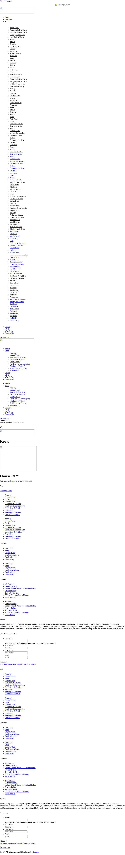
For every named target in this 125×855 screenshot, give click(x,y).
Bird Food (13, 281)
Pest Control (14, 297)
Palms (12, 72)
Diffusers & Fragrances (18, 196)
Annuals (12, 42)
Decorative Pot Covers (17, 140)
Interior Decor (15, 189)
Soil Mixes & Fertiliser (18, 276)
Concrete (13, 142)
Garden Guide (10, 557)
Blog (7, 375)
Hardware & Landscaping (18, 208)
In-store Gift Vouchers (17, 133)
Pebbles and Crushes (17, 217)
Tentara (36, 852)
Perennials (13, 56)
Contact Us (9, 379)
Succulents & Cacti (16, 74)
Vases (11, 194)
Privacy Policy (10, 591)
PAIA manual (10, 597)
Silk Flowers (14, 185)
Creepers (13, 44)
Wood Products (15, 220)
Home (7, 349)
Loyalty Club (10, 553)
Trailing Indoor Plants (17, 35)
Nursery (12, 39)
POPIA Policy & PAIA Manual (17, 595)
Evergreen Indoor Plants (18, 32)
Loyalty (8, 373)
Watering (13, 213)
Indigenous (13, 51)
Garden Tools (14, 210)
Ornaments (13, 192)
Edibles (12, 60)
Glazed (12, 147)
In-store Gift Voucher (18, 357)
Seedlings (13, 63)
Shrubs (12, 65)
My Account (10, 584)
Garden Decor (14, 201)
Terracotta (13, 145)
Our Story (9, 548)
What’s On (9, 377)
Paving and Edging (16, 215)
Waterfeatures (14, 206)
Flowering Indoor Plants (18, 30)
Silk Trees (13, 187)
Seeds (7, 499)
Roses (12, 58)
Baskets (12, 138)
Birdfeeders (14, 283)
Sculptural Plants (15, 53)
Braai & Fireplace (16, 227)
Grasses (12, 49)
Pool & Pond (14, 224)
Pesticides (13, 288)
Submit (3, 662)
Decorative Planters (16, 135)
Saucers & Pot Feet (16, 152)
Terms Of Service (11, 593)
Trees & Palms (15, 131)
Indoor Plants (14, 28)
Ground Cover (15, 46)
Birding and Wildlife (17, 278)
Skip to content (6, 1)
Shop (7, 351)
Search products (6, 423)
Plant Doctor (14, 285)
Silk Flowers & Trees (17, 182)
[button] (65, 21)
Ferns (12, 67)
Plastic (12, 149)
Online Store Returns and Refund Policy (20, 588)
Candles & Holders (16, 199)
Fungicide (13, 292)
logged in (13, 481)
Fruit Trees (13, 70)
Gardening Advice (12, 555)
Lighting (13, 203)
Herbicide (13, 295)
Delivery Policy (11, 586)
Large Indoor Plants (17, 37)
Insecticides (14, 290)
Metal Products (15, 222)
